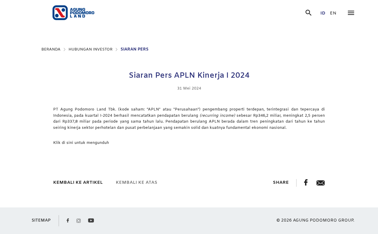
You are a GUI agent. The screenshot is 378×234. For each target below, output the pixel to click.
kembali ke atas (136, 183)
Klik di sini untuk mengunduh (81, 142)
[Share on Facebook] (306, 184)
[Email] (320, 184)
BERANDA (51, 49)
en (333, 13)
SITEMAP (41, 221)
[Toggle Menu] (351, 13)
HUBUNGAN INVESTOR (91, 49)
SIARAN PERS (134, 49)
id (322, 13)
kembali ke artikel (78, 183)
